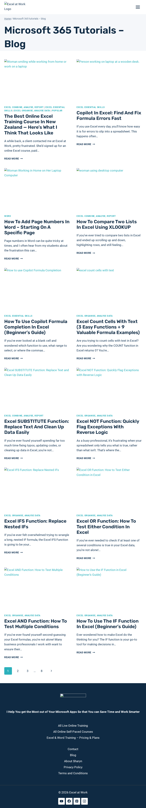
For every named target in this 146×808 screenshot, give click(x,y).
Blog (73, 755)
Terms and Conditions (73, 773)
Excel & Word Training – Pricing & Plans (73, 737)
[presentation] (36, 81)
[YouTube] (61, 801)
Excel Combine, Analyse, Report (23, 107)
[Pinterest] (77, 801)
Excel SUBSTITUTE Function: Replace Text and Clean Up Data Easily (36, 427)
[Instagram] (84, 801)
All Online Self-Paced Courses (73, 731)
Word (7, 216)
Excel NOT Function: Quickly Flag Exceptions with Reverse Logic (108, 427)
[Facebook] (69, 801)
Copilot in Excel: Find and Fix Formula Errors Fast (109, 115)
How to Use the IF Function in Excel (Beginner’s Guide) (108, 623)
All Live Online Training (73, 725)
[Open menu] (138, 7)
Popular (57, 110)
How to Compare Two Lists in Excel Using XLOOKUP (107, 224)
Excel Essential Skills (91, 107)
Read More (13, 158)
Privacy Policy (73, 767)
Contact (73, 749)
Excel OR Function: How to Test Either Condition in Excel (106, 526)
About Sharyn (73, 761)
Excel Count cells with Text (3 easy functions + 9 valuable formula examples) (108, 327)
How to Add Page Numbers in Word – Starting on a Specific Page (36, 227)
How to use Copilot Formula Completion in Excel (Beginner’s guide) (35, 327)
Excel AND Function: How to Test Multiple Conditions (35, 623)
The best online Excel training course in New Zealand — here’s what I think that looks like (30, 124)
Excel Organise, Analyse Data (32, 110)
